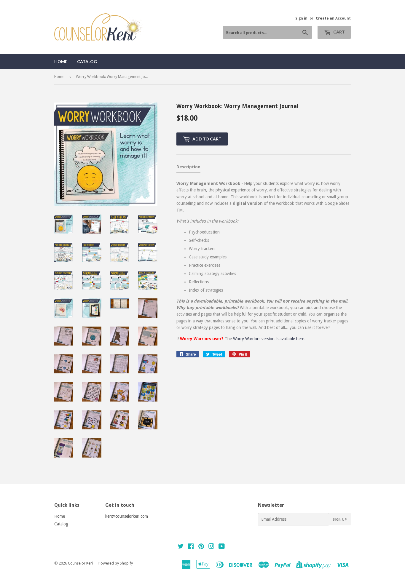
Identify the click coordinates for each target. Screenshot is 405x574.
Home (60, 61)
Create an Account (333, 18)
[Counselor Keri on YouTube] (222, 547)
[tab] (188, 168)
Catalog (87, 61)
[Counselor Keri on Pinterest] (201, 547)
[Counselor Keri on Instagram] (211, 547)
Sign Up (340, 519)
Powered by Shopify (115, 563)
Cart (338, 31)
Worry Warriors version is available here (268, 338)
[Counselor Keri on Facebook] (191, 547)
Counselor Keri (80, 563)
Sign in (301, 18)
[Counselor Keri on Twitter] (181, 547)
